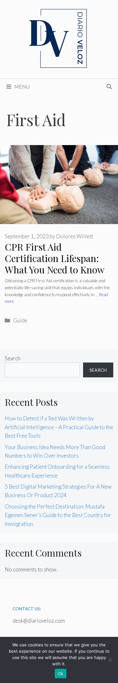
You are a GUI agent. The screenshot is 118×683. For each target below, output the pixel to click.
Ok (61, 673)
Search (12, 358)
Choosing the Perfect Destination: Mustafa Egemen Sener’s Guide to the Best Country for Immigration (58, 515)
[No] (110, 660)
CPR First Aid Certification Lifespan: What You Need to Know (54, 258)
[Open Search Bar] (109, 87)
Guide (20, 320)
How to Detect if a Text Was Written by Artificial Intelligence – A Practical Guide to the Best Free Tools (59, 427)
